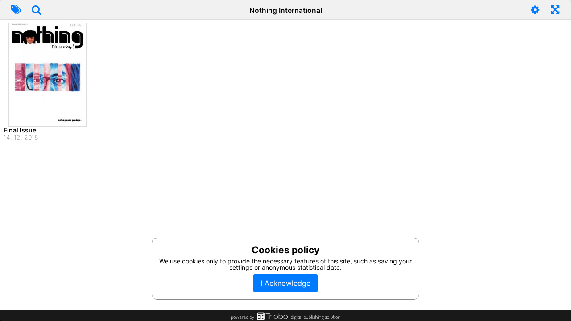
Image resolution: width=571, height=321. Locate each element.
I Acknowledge (285, 283)
